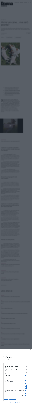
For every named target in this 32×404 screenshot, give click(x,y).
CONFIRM (10, 399)
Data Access (16, 402)
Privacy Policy (21, 402)
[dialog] (16, 376)
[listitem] (16, 364)
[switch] (26, 366)
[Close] (30, 350)
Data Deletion (11, 402)
